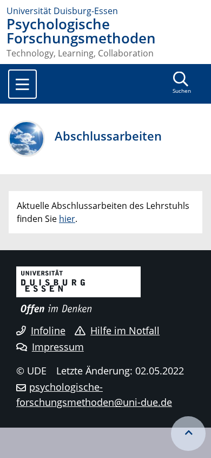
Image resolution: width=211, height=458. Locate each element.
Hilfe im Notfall (125, 330)
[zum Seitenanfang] (188, 433)
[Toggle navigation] (22, 84)
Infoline (48, 330)
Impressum (58, 346)
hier (67, 219)
